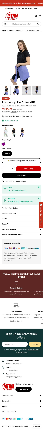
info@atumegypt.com (14, 377)
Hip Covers (10, 106)
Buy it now (21, 175)
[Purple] (3, 144)
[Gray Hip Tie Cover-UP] (6, 128)
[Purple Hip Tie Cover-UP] (22, 128)
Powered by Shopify (20, 426)
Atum (10, 426)
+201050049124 (12, 370)
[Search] (38, 24)
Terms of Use (33, 350)
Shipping (13, 112)
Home (4, 31)
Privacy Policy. (21, 352)
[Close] (39, 187)
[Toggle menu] (3, 16)
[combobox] (21, 23)
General (7, 154)
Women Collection (15, 31)
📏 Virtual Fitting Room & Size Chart (22, 161)
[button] (41, 215)
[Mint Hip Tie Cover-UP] (14, 128)
